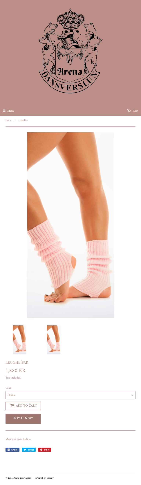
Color (8, 388)
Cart (135, 110)
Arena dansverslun (22, 478)
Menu (10, 110)
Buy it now (23, 418)
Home (8, 120)
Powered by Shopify (44, 478)
